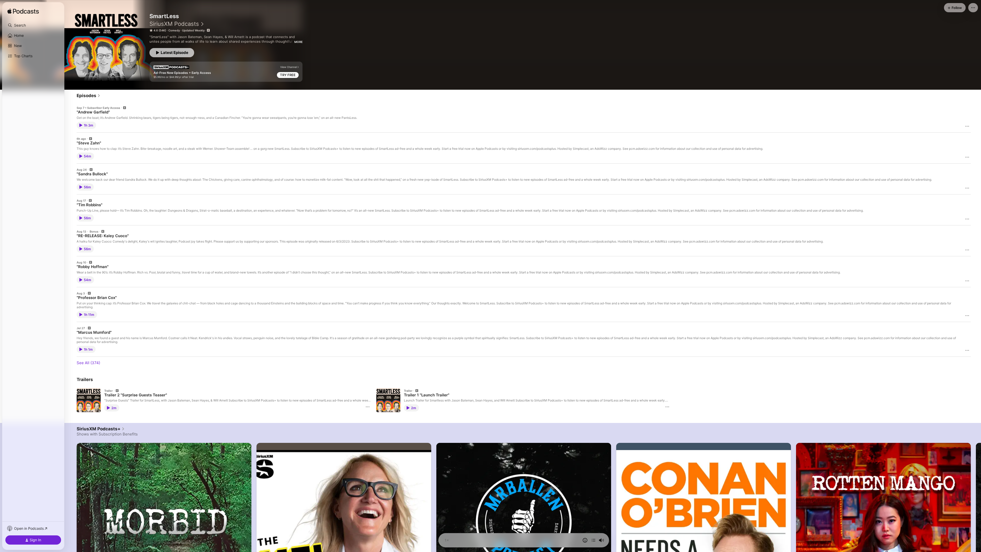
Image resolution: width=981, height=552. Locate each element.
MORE (298, 42)
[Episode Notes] (585, 540)
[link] (88, 95)
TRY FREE (288, 75)
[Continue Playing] (593, 540)
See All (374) (88, 362)
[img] (23, 11)
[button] (33, 25)
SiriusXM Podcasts (174, 23)
